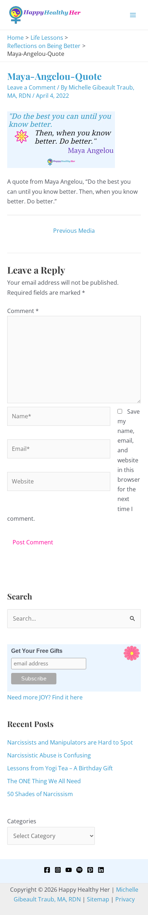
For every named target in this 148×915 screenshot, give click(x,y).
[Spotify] (79, 870)
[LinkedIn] (101, 870)
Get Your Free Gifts (37, 651)
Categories (21, 821)
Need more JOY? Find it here (45, 697)
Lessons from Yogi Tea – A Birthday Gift (60, 768)
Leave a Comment (31, 87)
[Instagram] (58, 870)
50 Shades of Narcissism (40, 794)
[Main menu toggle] (133, 15)
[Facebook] (47, 870)
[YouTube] (68, 870)
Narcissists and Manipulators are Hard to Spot (70, 742)
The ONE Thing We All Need (44, 781)
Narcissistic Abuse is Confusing (49, 755)
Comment (23, 311)
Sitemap (98, 899)
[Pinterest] (90, 870)
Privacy (125, 899)
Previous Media (74, 231)
